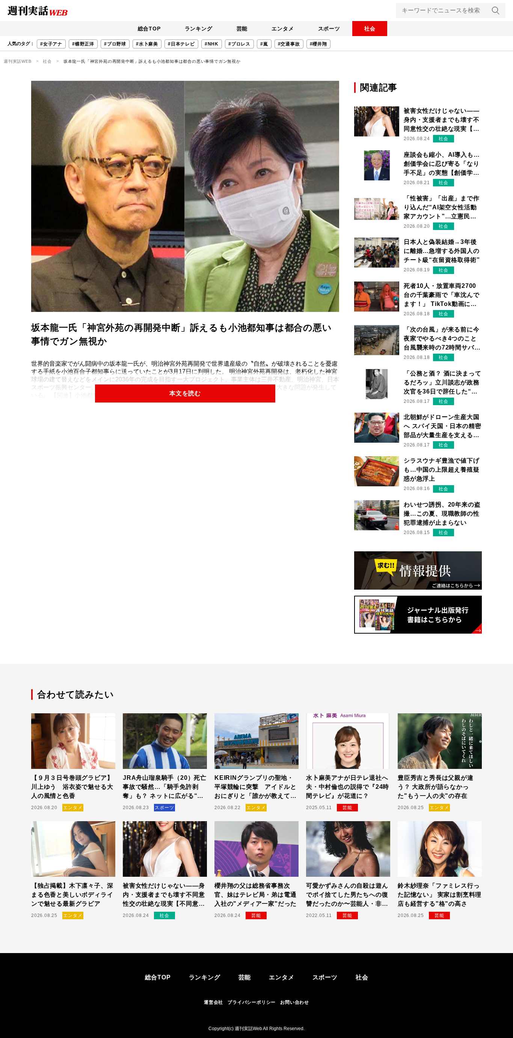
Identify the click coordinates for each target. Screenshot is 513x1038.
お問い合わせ (294, 1002)
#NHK (212, 44)
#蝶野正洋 (83, 44)
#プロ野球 (115, 44)
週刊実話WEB (18, 61)
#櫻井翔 (318, 44)
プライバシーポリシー (252, 1002)
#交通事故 (289, 44)
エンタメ (283, 29)
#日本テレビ (181, 44)
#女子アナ (51, 44)
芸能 (242, 29)
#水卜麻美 (147, 44)
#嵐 (264, 44)
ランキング (199, 29)
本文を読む (185, 393)
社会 (370, 29)
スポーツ (329, 29)
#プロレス (239, 44)
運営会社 (213, 1002)
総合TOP (149, 29)
